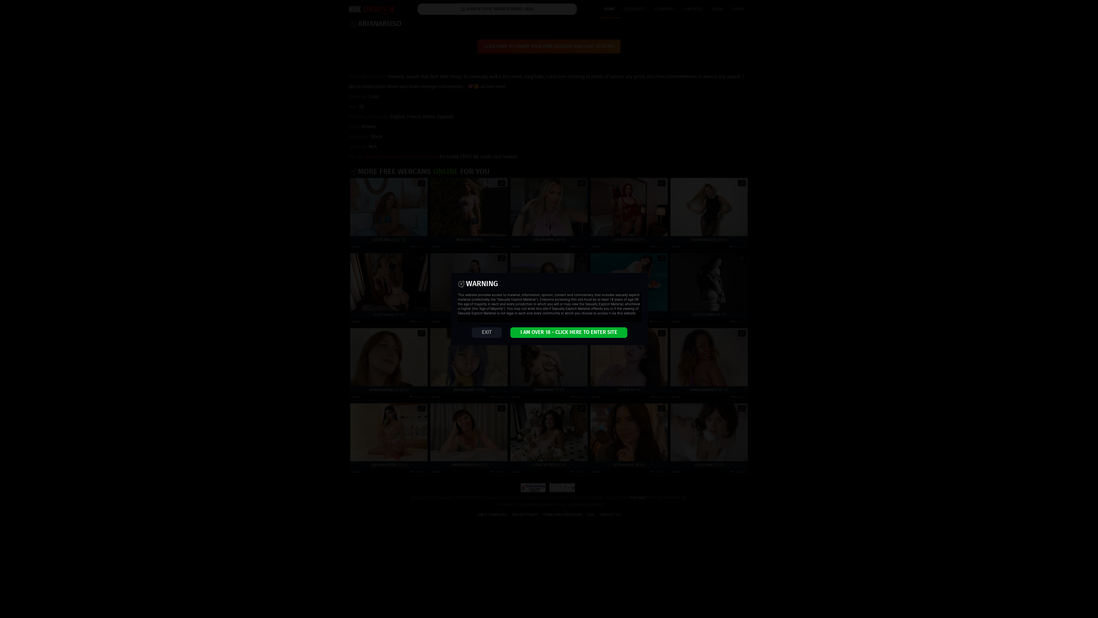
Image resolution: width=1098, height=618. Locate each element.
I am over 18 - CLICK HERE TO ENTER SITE (568, 332)
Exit (487, 332)
